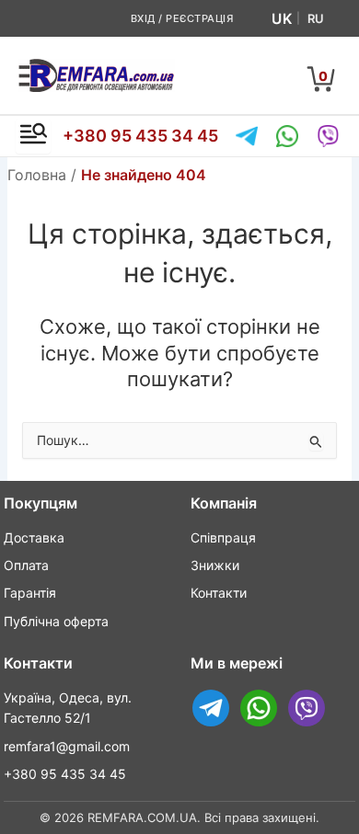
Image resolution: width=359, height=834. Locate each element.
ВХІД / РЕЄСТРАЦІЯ (182, 18)
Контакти (219, 592)
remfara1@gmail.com (67, 746)
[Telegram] (246, 136)
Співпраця (223, 537)
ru (315, 18)
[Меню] (33, 136)
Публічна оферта (56, 621)
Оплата (26, 565)
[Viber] (327, 136)
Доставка (34, 537)
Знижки (215, 565)
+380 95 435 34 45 (140, 135)
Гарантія (30, 592)
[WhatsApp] (287, 136)
